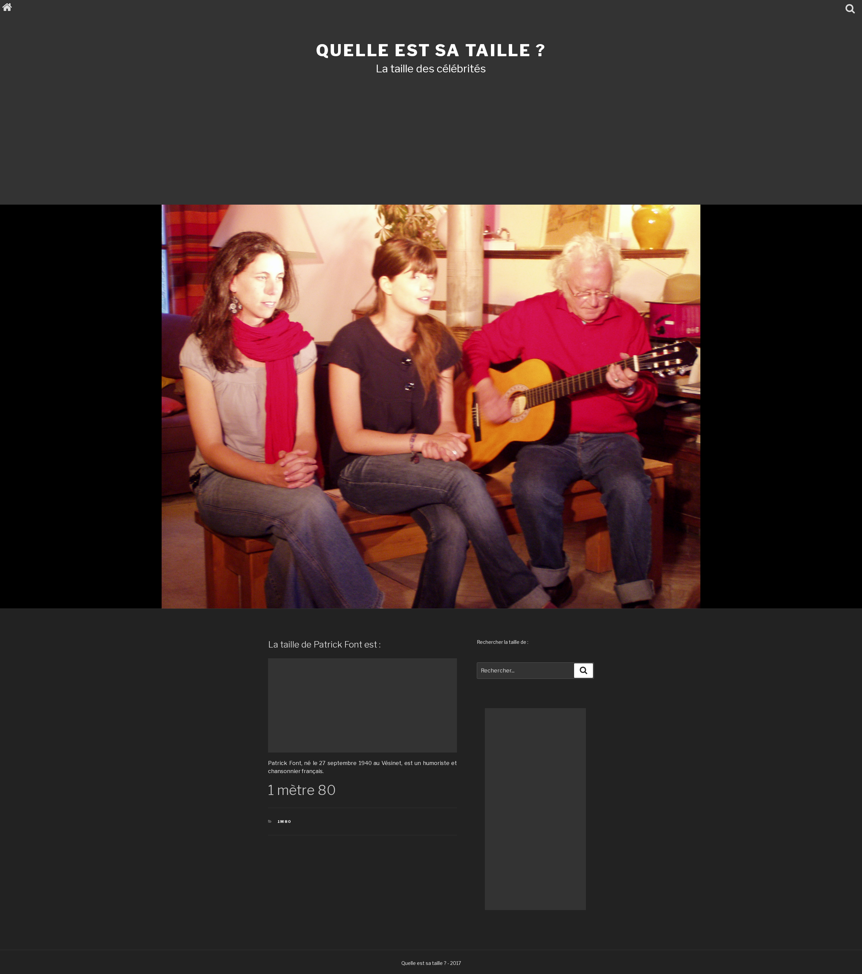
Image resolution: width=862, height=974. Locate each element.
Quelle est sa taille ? (431, 50)
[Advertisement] (431, 130)
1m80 (284, 821)
